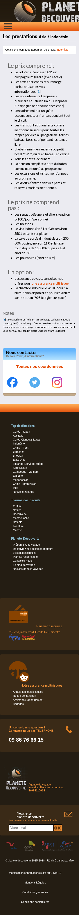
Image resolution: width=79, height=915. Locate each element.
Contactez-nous (22, 560)
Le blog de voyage (24, 565)
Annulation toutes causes (28, 691)
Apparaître (67, 860)
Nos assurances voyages (28, 568)
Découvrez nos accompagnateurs (33, 548)
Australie (18, 435)
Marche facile (21, 518)
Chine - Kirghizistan (24, 483)
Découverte (20, 514)
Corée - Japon (21, 431)
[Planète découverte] (16, 790)
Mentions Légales (35, 882)
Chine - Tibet (20, 447)
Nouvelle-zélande (23, 491)
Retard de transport (24, 695)
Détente (17, 522)
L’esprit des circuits (24, 552)
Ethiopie (18, 475)
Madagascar (20, 480)
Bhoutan (18, 455)
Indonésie (62, 49)
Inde (15, 487)
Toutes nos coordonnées (39, 366)
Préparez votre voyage (26, 544)
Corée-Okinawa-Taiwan (27, 439)
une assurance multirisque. (50, 283)
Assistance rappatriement (28, 700)
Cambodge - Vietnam (25, 471)
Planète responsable (25, 556)
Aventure (18, 526)
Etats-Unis (19, 459)
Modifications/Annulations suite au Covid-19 (35, 872)
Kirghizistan (20, 467)
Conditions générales (35, 892)
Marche (17, 530)
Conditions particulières (35, 902)
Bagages (18, 704)
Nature (17, 510)
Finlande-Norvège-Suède (28, 463)
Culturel (17, 506)
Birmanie (18, 451)
